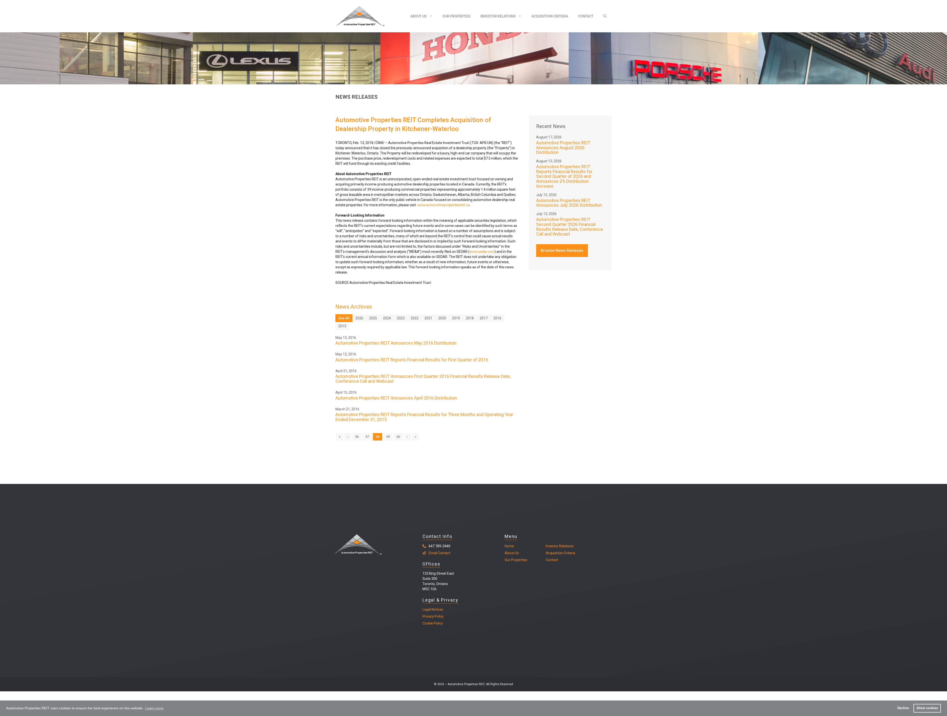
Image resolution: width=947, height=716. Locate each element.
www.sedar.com (482, 252)
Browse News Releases (562, 250)
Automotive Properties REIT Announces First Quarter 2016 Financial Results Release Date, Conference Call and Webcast (422, 379)
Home (509, 546)
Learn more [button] (154, 708)
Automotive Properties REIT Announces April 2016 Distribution (396, 398)
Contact (585, 16)
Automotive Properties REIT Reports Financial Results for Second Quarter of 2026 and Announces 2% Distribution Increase (564, 176)
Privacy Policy (433, 616)
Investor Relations (498, 16)
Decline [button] (903, 708)
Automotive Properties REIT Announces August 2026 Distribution (563, 147)
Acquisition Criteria (549, 16)
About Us (418, 16)
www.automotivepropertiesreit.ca (443, 205)
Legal (426, 609)
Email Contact (439, 553)
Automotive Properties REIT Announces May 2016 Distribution (395, 343)
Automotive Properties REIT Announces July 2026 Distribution (569, 203)
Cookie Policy (432, 623)
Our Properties (456, 16)
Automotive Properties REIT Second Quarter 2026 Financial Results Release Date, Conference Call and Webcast (569, 227)
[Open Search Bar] (605, 16)
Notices (437, 609)
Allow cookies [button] (927, 708)
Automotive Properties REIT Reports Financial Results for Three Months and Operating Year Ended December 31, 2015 (424, 417)
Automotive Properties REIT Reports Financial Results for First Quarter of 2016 (411, 359)
